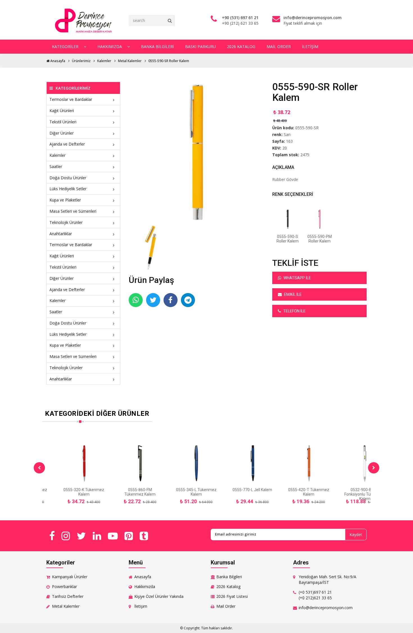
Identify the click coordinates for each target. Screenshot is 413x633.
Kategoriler (66, 46)
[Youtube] (113, 536)
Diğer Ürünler (61, 133)
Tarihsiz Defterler (67, 596)
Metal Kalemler (130, 60)
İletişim (310, 46)
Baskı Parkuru (200, 46)
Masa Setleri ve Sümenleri (72, 211)
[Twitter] (81, 536)
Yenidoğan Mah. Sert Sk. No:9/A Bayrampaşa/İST (327, 579)
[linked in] (97, 536)
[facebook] (52, 536)
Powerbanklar (64, 586)
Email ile (292, 294)
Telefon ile (294, 311)
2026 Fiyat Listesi (232, 596)
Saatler (55, 166)
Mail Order (279, 46)
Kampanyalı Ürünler (69, 576)
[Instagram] (66, 536)
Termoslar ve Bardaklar (70, 99)
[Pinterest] (129, 536)
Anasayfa (57, 60)
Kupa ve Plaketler (65, 200)
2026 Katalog (241, 46)
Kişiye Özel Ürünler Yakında (158, 596)
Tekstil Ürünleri (62, 121)
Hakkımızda (110, 46)
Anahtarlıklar (60, 233)
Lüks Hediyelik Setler (68, 188)
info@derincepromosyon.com (326, 607)
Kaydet (356, 534)
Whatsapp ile (297, 278)
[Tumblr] (144, 536)
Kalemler (104, 60)
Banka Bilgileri (157, 46)
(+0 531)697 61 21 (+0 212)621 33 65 (315, 594)
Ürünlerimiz (81, 60)
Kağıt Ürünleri (61, 110)
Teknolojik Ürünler (66, 222)
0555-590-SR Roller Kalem (168, 60)
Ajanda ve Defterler (67, 144)
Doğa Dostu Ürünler (67, 177)
